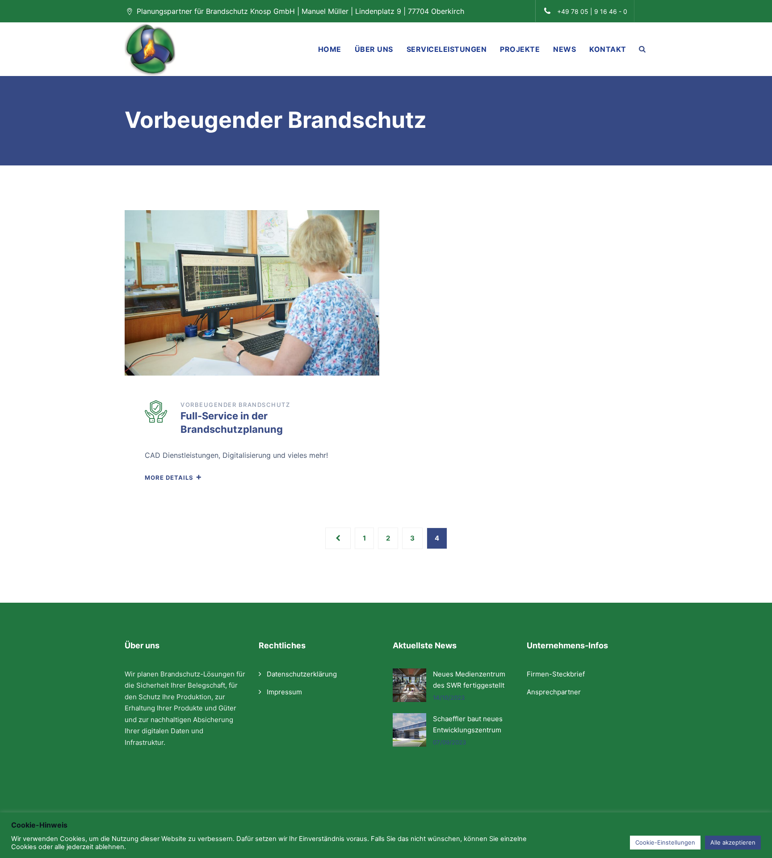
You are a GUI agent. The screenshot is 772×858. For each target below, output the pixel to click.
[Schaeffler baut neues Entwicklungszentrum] (409, 730)
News (564, 49)
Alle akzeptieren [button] (732, 842)
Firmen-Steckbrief (556, 674)
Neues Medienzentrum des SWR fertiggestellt (469, 680)
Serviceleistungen (447, 49)
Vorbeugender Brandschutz (235, 404)
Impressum (284, 692)
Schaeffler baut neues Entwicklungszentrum (468, 724)
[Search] (642, 48)
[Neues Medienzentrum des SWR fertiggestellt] (409, 685)
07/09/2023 (449, 742)
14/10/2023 (449, 697)
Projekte (520, 49)
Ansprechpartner (554, 692)
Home (329, 49)
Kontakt (607, 49)
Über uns (374, 49)
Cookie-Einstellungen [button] (665, 842)
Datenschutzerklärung (302, 674)
